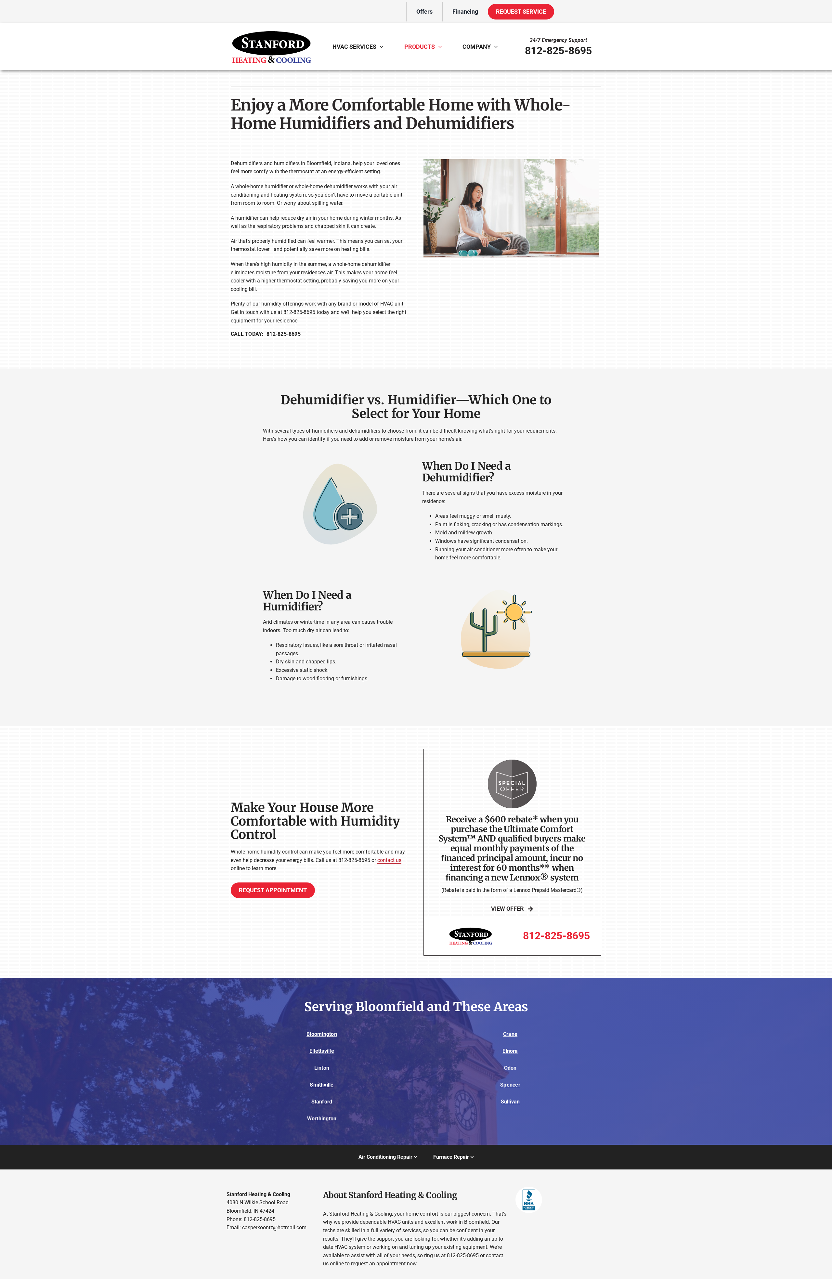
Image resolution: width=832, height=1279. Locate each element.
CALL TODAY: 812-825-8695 (266, 334)
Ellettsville (321, 1051)
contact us (389, 860)
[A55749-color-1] (271, 29)
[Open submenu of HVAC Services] (383, 46)
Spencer (510, 1085)
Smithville (321, 1085)
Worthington (322, 1119)
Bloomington (321, 1034)
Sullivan (510, 1102)
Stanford (321, 1102)
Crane (510, 1034)
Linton (321, 1068)
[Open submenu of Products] (441, 46)
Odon (510, 1068)
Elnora (510, 1051)
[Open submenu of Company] (497, 46)
